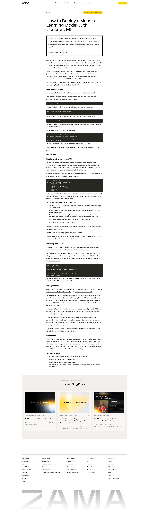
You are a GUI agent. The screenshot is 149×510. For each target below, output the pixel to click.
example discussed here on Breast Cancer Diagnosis (68, 253)
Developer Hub (71, 461)
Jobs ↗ (110, 466)
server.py (61, 229)
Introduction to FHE (72, 472)
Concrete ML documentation (65, 359)
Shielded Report (26, 475)
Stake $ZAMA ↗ (26, 466)
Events (89, 469)
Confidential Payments (48, 464)
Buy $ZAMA (25, 464)
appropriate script (54, 261)
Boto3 (66, 176)
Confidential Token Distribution (51, 472)
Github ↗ (69, 466)
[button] (58, 3)
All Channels (91, 472)
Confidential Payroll (47, 466)
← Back (48, 12)
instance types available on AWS (59, 196)
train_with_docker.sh (66, 130)
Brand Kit (110, 472)
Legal (109, 475)
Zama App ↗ (25, 461)
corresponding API (82, 311)
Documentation (61, 52)
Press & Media (112, 469)
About (110, 461)
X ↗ (88, 461)
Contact (110, 464)
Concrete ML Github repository (64, 356)
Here (48, 250)
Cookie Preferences (113, 478)
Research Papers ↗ (72, 469)
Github (52, 52)
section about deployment (83, 292)
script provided (70, 258)
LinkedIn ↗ (90, 466)
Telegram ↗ (90, 464)
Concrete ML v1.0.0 (52, 60)
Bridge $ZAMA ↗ (26, 469)
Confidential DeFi (47, 469)
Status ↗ (24, 481)
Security (24, 478)
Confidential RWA (47, 461)
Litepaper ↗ (25, 472)
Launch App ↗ (123, 3)
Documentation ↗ (72, 464)
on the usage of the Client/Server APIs (58, 292)
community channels (68, 362)
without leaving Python (66, 331)
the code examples (63, 71)
